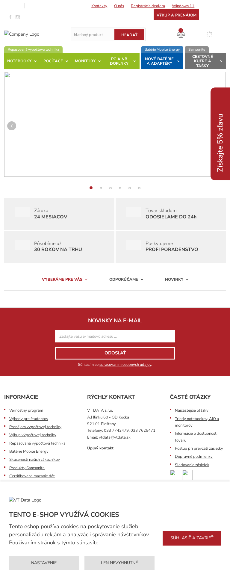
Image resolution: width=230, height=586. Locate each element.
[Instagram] (18, 17)
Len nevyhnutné (119, 563)
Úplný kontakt (100, 448)
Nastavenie (44, 563)
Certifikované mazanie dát (32, 476)
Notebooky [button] (19, 61)
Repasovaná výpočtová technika (37, 443)
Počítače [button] (53, 61)
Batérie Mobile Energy (29, 451)
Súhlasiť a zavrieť (191, 538)
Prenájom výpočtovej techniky (35, 427)
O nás (119, 6)
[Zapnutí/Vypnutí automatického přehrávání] (216, 182)
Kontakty (99, 6)
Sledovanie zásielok (192, 465)
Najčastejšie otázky (191, 410)
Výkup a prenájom (176, 15)
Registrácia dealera (148, 6)
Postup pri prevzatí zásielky (199, 448)
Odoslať (115, 353)
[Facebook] (10, 17)
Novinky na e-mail (115, 320)
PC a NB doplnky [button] (119, 61)
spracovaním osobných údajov (125, 364)
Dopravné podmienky (194, 456)
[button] (11, 132)
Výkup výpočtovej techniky (32, 435)
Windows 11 (183, 6)
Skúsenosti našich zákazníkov (34, 459)
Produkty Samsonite (27, 468)
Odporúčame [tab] (124, 279)
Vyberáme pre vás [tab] (63, 279)
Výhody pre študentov (28, 419)
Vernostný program (26, 410)
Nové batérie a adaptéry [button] (159, 61)
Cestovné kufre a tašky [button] (202, 61)
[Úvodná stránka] (21, 34)
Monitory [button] (85, 61)
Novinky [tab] (174, 279)
